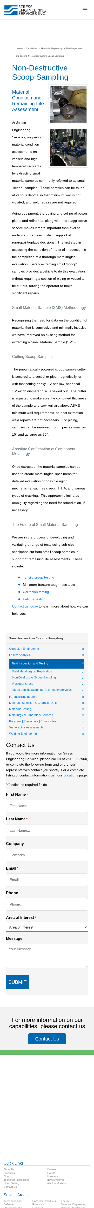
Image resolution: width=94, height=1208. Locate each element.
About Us (9, 1169)
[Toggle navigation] (85, 9)
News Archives (56, 1179)
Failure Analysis (19, 655)
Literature (52, 1176)
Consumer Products (44, 1201)
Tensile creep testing (38, 577)
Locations (70, 775)
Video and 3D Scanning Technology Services (42, 689)
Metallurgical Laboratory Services (31, 715)
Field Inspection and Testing (30, 663)
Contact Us (47, 1038)
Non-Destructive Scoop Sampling (34, 677)
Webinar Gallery (56, 1183)
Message (14, 938)
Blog (6, 1176)
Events (51, 1173)
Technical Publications (16, 1179)
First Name (17, 794)
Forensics (38, 1204)
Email (12, 868)
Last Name (16, 819)
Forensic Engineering (23, 696)
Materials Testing (20, 709)
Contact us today (25, 606)
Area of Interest (21, 917)
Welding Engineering (23, 733)
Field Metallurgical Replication (32, 671)
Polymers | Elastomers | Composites (32, 721)
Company (15, 844)
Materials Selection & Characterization (34, 703)
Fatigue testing (34, 599)
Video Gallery (11, 1183)
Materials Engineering (73, 1204)
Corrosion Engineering (24, 648)
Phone (12, 893)
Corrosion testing (36, 592)
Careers (52, 1169)
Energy (65, 1201)
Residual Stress (22, 683)
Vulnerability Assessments (26, 727)
